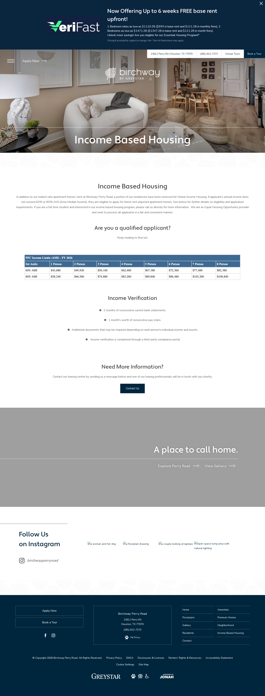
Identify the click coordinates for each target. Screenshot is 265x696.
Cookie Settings (125, 664)
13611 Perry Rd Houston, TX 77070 (132, 622)
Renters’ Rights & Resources (185, 658)
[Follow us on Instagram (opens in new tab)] (53, 636)
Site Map (144, 664)
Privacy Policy (114, 658)
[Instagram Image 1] (105, 543)
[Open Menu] (10, 61)
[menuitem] (198, 610)
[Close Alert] (261, 4)
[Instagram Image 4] (211, 545)
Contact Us (132, 388)
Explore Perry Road (174, 466)
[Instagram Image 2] (140, 543)
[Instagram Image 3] (176, 543)
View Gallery (216, 466)
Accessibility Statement (219, 658)
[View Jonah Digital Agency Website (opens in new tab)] (167, 677)
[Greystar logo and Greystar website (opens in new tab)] (106, 678)
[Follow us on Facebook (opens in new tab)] (45, 636)
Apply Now (31, 61)
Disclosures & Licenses (151, 658)
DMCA (129, 658)
